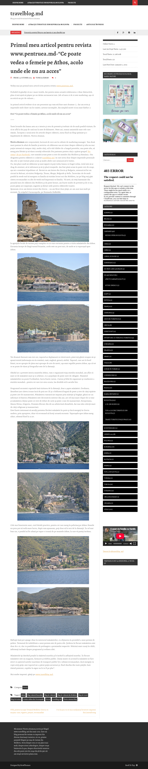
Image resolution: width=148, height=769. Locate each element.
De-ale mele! (109, 275)
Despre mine (17, 3)
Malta (106, 388)
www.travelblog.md (44, 674)
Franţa (107, 306)
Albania (107, 213)
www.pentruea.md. (64, 85)
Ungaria (107, 503)
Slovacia (107, 459)
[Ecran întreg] (134, 543)
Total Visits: (108, 54)
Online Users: (108, 44)
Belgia (106, 219)
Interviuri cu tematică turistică (118, 338)
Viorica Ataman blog (70, 699)
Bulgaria (107, 225)
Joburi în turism (111, 369)
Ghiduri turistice (111, 319)
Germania (108, 313)
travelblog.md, (48, 157)
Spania (106, 466)
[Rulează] (106, 543)
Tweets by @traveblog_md (113, 551)
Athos (23, 695)
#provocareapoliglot (114, 279)
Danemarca (109, 263)
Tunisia (107, 478)
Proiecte (72, 3)
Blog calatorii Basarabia (34, 695)
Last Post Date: (109, 64)
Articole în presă (20, 8)
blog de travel (83, 695)
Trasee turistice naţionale (116, 419)
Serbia (106, 453)
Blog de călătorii (50, 695)
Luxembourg (109, 375)
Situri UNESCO (111, 285)
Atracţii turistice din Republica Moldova (46, 3)
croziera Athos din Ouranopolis (33, 699)
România (107, 447)
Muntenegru (109, 428)
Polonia (107, 441)
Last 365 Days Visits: (111, 49)
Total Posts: (107, 59)
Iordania (108, 344)
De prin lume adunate (113, 269)
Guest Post (108, 331)
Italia (106, 363)
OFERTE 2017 (108, 434)
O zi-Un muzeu (111, 404)
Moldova (108, 400)
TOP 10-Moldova (110, 472)
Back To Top (130, 765)
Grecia (25, 687)
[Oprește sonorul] (131, 543)
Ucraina (107, 491)
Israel (106, 356)
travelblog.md (26, 13)
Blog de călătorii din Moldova (67, 695)
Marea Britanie (110, 394)
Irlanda (107, 350)
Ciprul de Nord (110, 256)
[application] (120, 536)
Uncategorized (110, 497)
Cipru (106, 250)
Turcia (107, 484)
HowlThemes (25, 765)
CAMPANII (108, 231)
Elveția (107, 300)
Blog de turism (16, 699)
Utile (106, 509)
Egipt (106, 294)
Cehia (106, 244)
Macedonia (108, 381)
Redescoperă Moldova (114, 235)
